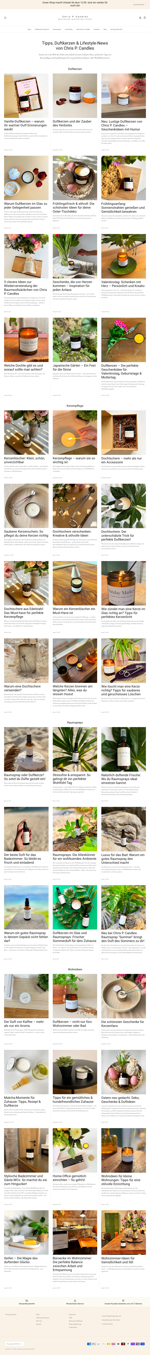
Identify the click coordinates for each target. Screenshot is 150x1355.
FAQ (37, 1314)
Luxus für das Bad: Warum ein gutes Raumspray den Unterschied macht (123, 859)
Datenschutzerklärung (75, 1321)
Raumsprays (57, 29)
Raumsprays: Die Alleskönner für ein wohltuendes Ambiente (74, 857)
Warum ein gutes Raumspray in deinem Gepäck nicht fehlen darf (26, 937)
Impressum (72, 1314)
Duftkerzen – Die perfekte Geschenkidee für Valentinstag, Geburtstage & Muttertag (121, 371)
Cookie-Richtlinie (107, 1324)
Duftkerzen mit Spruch (42, 29)
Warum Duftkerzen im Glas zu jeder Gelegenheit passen (25, 205)
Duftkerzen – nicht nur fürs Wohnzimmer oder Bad (72, 1024)
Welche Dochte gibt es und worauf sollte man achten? (23, 367)
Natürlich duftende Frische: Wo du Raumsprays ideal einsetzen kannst (121, 779)
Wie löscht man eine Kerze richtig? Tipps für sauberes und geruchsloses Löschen (121, 690)
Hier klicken (116, 1320)
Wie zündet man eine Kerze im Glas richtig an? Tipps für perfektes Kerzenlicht (123, 613)
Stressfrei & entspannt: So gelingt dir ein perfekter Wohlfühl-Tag (72, 779)
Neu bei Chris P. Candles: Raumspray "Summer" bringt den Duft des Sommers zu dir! (122, 937)
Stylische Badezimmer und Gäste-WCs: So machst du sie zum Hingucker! (25, 1180)
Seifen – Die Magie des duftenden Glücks (21, 1260)
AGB (70, 1318)
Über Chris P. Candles (83, 29)
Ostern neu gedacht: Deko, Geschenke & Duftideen (120, 1100)
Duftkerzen (75, 69)
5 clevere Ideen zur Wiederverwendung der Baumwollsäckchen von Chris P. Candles (25, 288)
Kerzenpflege (75, 405)
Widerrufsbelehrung (75, 1324)
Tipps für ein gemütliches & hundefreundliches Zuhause (73, 1099)
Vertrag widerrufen (116, 29)
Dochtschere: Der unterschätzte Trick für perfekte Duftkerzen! (117, 535)
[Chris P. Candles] (75, 17)
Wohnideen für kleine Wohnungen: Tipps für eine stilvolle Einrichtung (120, 1180)
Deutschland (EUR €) (138, 4)
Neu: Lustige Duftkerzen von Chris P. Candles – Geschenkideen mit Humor (121, 125)
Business (97, 29)
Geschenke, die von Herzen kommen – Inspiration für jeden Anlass (72, 286)
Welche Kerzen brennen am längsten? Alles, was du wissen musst (73, 690)
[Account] (139, 18)
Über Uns (39, 1321)
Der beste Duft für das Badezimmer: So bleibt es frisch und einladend (22, 859)
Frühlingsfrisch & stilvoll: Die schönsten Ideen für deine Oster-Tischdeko (73, 207)
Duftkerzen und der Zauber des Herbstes (72, 123)
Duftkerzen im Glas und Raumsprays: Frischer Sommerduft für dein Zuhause (74, 937)
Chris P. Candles (13, 1349)
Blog (105, 29)
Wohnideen (75, 969)
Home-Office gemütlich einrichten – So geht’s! (69, 1178)
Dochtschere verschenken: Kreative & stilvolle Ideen (72, 533)
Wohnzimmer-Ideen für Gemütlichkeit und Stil (118, 1260)
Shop (29, 29)
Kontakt (38, 1324)
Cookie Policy (73, 1327)
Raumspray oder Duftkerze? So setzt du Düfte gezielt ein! (24, 777)
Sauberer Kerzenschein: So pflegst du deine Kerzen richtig (26, 533)
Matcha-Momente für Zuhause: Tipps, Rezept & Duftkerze (22, 1101)
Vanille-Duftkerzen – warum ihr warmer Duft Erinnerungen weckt (25, 125)
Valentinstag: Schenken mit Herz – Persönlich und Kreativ (123, 284)
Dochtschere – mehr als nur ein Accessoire (121, 460)
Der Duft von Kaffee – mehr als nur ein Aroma (24, 1024)
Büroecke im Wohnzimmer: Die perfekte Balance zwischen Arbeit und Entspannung (72, 1264)
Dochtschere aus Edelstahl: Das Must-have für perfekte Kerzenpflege (24, 613)
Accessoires (69, 29)
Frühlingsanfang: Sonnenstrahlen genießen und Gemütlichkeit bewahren (123, 208)
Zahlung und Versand (42, 1318)
